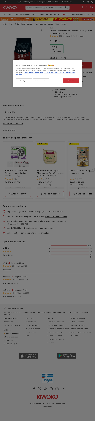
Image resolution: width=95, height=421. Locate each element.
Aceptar (71, 81)
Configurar (24, 81)
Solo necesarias (41, 81)
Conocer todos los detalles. (33, 72)
